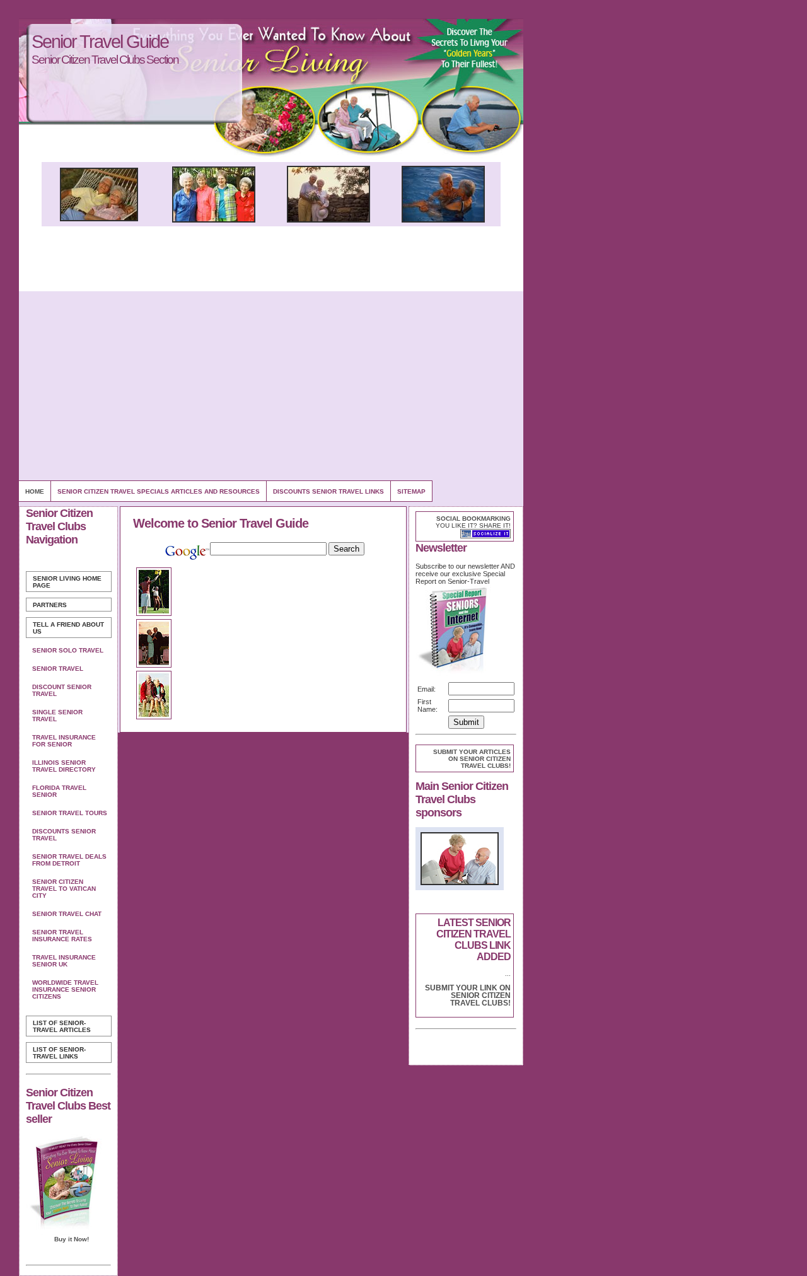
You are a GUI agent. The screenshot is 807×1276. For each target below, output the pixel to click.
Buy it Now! (71, 1239)
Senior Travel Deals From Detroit (69, 860)
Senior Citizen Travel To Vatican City (64, 888)
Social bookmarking (473, 518)
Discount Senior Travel (61, 690)
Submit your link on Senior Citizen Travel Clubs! (468, 995)
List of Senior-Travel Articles (62, 1026)
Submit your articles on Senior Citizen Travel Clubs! (472, 758)
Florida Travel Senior (59, 791)
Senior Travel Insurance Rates (62, 935)
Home (34, 491)
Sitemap (411, 491)
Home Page (67, 582)
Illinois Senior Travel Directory (64, 766)
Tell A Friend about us (68, 628)
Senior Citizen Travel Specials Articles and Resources (158, 491)
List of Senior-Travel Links (59, 1053)
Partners (50, 604)
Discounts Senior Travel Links (328, 491)
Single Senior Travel (57, 715)
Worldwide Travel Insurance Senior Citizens (65, 989)
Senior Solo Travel (67, 650)
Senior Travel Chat (67, 913)
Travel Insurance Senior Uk (64, 961)
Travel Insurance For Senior (64, 741)
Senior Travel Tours (69, 812)
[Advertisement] (271, 386)
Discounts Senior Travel (64, 835)
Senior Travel (57, 668)
